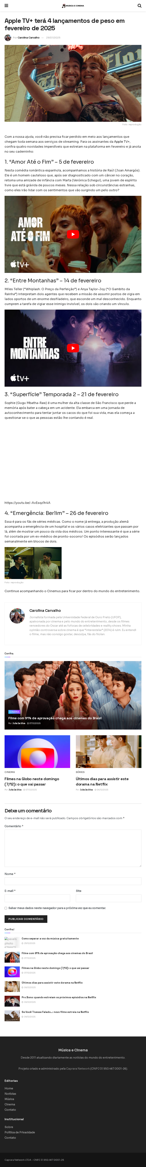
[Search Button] (139, 5)
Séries (80, 772)
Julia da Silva (19, 723)
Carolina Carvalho (29, 37)
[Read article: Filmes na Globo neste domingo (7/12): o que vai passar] (37, 751)
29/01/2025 (53, 37)
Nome (10, 874)
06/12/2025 (102, 790)
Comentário (14, 826)
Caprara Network (78, 1068)
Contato (10, 1109)
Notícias (10, 1093)
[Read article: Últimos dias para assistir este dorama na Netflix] (108, 751)
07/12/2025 (34, 723)
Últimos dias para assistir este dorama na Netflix (52, 982)
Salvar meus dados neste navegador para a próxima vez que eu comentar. (57, 908)
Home (9, 1088)
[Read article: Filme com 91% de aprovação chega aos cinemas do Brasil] (73, 695)
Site (78, 891)
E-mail (10, 891)
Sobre (9, 1127)
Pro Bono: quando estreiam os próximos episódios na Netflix (59, 997)
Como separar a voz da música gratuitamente (50, 938)
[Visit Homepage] (73, 5)
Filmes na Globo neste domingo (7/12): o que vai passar (55, 968)
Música (9, 1099)
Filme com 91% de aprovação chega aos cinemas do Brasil (55, 718)
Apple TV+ (122, 142)
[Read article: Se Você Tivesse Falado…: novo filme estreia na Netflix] (12, 1015)
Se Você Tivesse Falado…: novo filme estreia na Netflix (55, 1012)
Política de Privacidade (20, 1132)
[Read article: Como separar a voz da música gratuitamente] (12, 942)
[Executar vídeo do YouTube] (73, 234)
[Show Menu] (6, 5)
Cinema (14, 712)
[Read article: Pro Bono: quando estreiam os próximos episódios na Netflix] (12, 1001)
